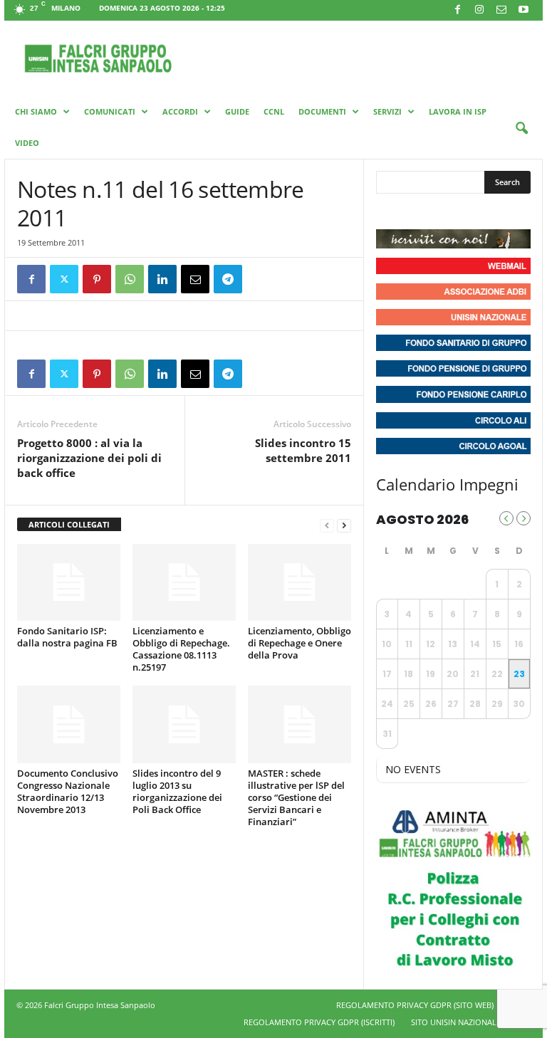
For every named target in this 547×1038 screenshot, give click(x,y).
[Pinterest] (97, 279)
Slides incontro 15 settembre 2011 (303, 450)
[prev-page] (327, 525)
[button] (521, 129)
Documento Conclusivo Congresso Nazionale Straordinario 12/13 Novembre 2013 (67, 791)
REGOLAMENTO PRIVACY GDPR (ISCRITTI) (319, 1022)
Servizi (387, 111)
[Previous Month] (506, 518)
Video (27, 142)
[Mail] (501, 10)
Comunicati (109, 111)
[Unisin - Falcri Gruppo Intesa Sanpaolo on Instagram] (414, 211)
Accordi (180, 111)
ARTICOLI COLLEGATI (69, 524)
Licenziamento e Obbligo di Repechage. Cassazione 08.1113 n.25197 (181, 648)
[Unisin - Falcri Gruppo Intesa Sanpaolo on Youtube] (440, 211)
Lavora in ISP (457, 111)
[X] (64, 279)
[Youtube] (523, 10)
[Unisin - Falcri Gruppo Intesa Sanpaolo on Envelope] (492, 211)
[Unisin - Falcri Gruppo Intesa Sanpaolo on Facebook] (389, 211)
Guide (237, 111)
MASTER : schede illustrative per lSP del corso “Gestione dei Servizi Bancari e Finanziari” (296, 797)
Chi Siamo (36, 111)
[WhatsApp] (129, 279)
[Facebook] (457, 10)
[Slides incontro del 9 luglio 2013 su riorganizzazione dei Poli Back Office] (184, 724)
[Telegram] (228, 279)
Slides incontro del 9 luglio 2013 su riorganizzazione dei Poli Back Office (177, 791)
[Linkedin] (162, 279)
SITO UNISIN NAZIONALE (456, 1022)
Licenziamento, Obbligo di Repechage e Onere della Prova (299, 642)
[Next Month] (523, 518)
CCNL (274, 111)
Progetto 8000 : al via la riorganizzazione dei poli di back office (89, 458)
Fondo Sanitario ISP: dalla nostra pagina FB (67, 636)
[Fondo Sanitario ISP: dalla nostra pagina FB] (68, 582)
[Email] (195, 279)
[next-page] (344, 525)
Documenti (322, 111)
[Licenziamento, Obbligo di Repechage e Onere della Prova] (299, 582)
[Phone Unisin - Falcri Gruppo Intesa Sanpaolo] (466, 211)
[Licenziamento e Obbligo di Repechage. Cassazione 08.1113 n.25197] (184, 582)
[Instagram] (479, 10)
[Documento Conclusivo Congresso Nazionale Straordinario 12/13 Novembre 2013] (68, 724)
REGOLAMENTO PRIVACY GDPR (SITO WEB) (415, 1005)
